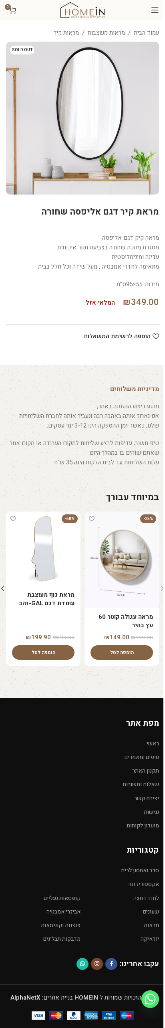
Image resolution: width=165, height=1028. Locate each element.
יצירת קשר (146, 798)
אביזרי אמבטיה (63, 912)
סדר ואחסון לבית (140, 870)
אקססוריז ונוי (143, 884)
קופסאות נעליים (62, 898)
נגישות (151, 812)
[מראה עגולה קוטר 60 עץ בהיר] (122, 560)
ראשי (153, 743)
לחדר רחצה (146, 898)
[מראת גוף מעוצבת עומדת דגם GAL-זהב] (43, 549)
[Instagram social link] (97, 964)
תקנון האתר (145, 771)
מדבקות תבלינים (61, 939)
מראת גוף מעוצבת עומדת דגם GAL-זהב (46, 599)
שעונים (151, 912)
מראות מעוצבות (106, 32)
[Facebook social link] (111, 964)
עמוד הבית (146, 32)
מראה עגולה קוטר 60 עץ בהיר (126, 621)
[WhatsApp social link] (82, 964)
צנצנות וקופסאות (60, 925)
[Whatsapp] (150, 999)
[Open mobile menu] (155, 10)
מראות (151, 925)
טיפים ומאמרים (142, 757)
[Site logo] (82, 9)
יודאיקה (150, 939)
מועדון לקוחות (143, 825)
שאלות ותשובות (141, 784)
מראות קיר (66, 32)
